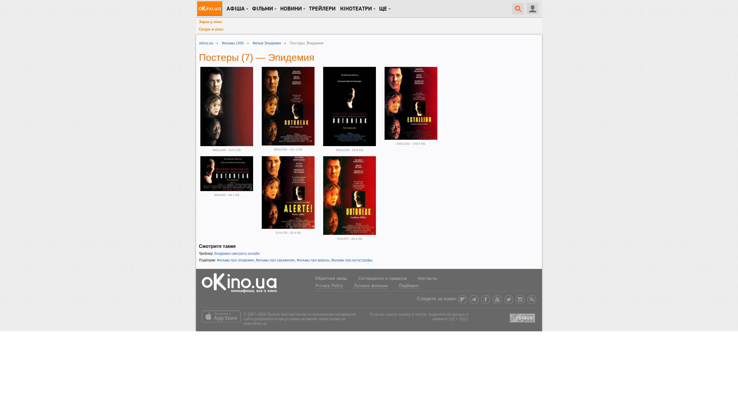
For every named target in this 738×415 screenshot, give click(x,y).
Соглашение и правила (382, 278)
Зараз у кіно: (211, 22)
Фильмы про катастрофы (351, 260)
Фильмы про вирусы (313, 260)
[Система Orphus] (523, 317)
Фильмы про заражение (275, 260)
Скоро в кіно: (211, 29)
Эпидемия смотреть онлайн (237, 254)
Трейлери (322, 9)
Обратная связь (331, 278)
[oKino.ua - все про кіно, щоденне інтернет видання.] (210, 8)
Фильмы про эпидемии (235, 260)
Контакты (427, 278)
